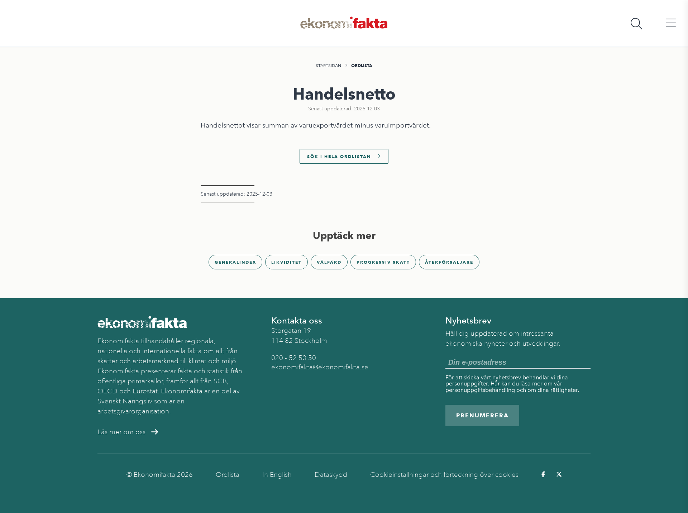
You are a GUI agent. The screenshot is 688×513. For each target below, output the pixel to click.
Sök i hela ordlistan (339, 156)
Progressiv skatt (383, 262)
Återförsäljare (449, 262)
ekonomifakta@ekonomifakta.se (319, 367)
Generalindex (235, 262)
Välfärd (329, 262)
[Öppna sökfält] (636, 23)
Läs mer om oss (121, 432)
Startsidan (328, 65)
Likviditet (286, 262)
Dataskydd (331, 474)
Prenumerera (482, 415)
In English (277, 474)
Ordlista (361, 65)
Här (495, 383)
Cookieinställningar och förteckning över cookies (444, 474)
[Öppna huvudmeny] (671, 23)
